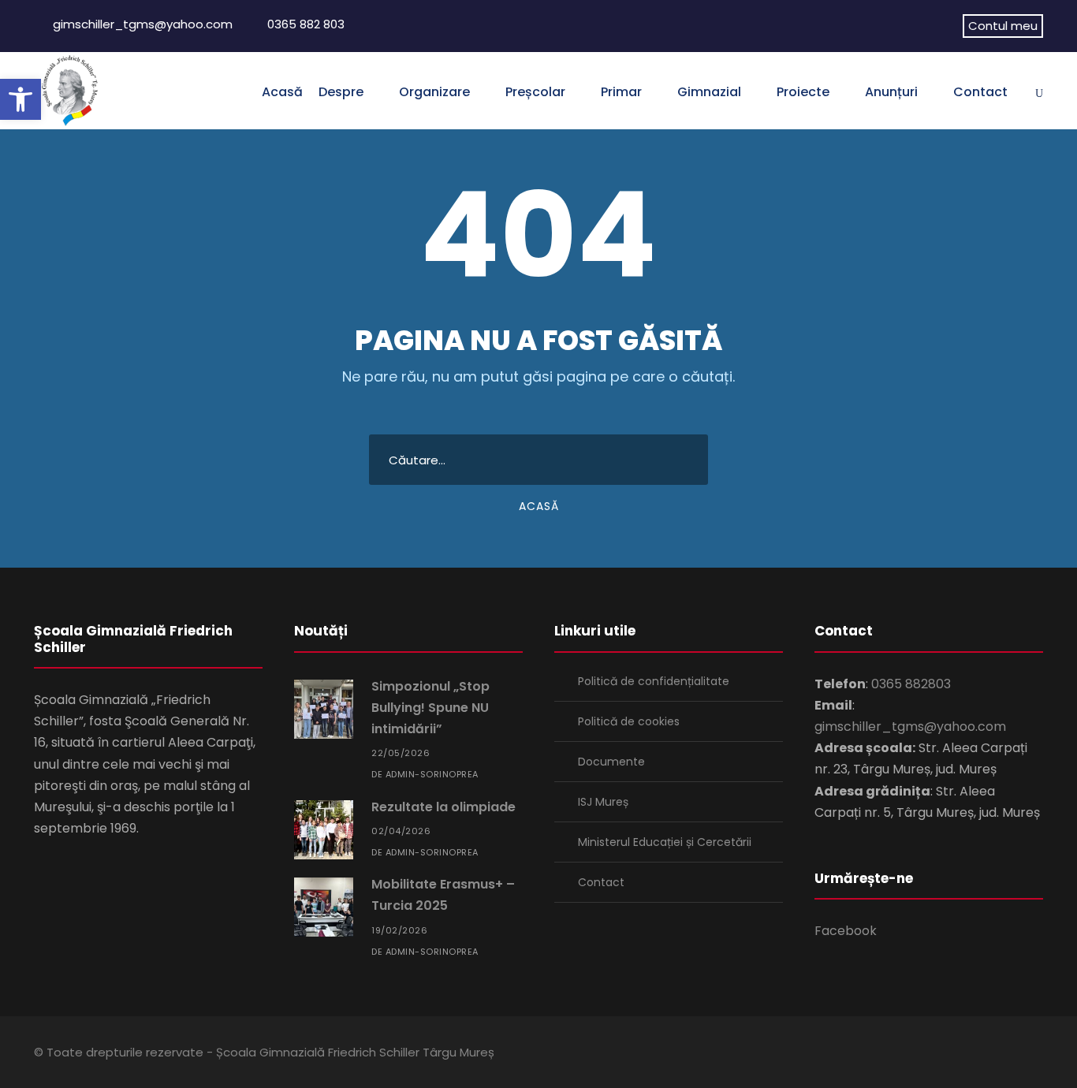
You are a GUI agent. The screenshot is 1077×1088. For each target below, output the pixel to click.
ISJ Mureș (603, 802)
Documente (611, 761)
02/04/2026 (400, 831)
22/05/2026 (400, 753)
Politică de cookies (629, 721)
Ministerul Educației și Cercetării (664, 842)
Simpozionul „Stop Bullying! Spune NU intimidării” (430, 707)
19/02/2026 (399, 930)
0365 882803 (911, 684)
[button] (20, 99)
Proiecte (803, 92)
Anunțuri (891, 92)
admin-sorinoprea (432, 774)
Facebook (845, 931)
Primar (621, 92)
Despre (341, 92)
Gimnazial (709, 92)
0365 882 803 (306, 24)
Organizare (434, 92)
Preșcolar (535, 92)
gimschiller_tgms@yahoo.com (143, 24)
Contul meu (1003, 25)
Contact (980, 92)
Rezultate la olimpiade (443, 807)
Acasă (282, 92)
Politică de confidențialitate (653, 681)
